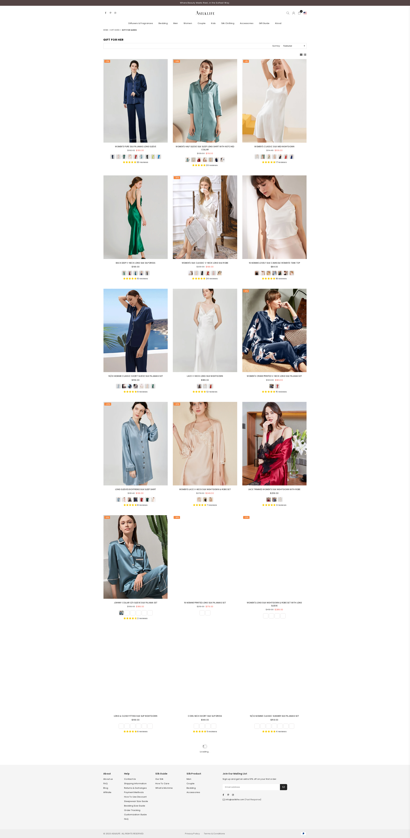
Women (188, 23)
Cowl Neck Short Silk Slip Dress (205, 716)
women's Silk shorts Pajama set (136, 829)
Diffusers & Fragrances (140, 23)
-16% (177, 177)
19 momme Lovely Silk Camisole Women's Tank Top (274, 263)
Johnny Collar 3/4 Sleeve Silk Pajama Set (135, 602)
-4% (246, 61)
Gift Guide (264, 23)
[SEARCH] (288, 13)
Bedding (163, 23)
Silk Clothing (227, 23)
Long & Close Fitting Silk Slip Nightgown (135, 716)
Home (105, 30)
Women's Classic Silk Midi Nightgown (274, 146)
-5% (246, 291)
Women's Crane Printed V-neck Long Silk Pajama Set (274, 376)
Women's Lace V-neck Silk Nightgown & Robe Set (205, 489)
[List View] (305, 54)
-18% (177, 517)
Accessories (246, 23)
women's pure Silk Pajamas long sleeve (135, 146)
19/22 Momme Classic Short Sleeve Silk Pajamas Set (135, 376)
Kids (213, 23)
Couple (202, 23)
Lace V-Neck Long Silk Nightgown (205, 376)
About (278, 23)
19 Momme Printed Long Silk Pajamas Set (205, 602)
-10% (177, 404)
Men (175, 23)
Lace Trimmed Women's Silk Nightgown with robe (274, 489)
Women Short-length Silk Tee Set (204, 829)
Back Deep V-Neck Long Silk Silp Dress (136, 263)
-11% (107, 61)
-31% (246, 517)
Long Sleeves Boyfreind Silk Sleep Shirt (135, 489)
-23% (107, 404)
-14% (177, 61)
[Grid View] (301, 54)
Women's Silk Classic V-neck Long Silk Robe (205, 263)
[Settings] (304, 13)
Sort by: (276, 45)
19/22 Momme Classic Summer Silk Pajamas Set (274, 716)
